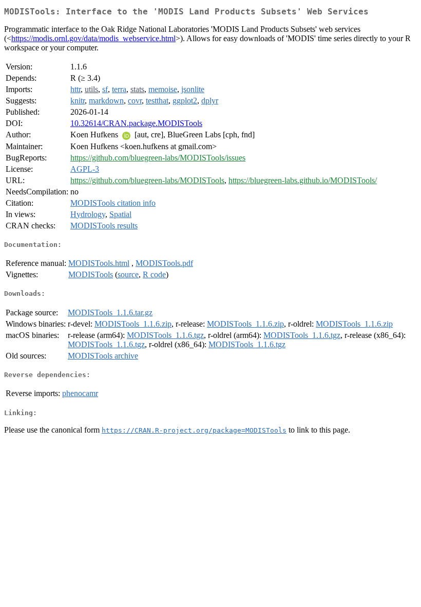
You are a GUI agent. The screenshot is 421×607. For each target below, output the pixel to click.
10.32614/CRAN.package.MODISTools (136, 123)
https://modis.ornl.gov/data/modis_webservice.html (93, 38)
